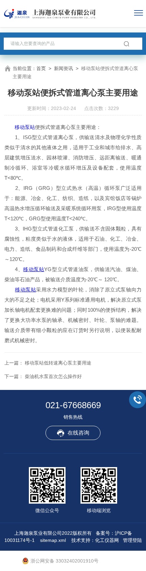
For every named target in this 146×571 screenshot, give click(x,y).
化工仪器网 (107, 540)
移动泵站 (25, 127)
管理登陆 (132, 540)
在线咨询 (78, 433)
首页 (41, 68)
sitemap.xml (53, 540)
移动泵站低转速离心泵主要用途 (58, 363)
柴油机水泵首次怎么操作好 (53, 376)
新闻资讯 (63, 68)
